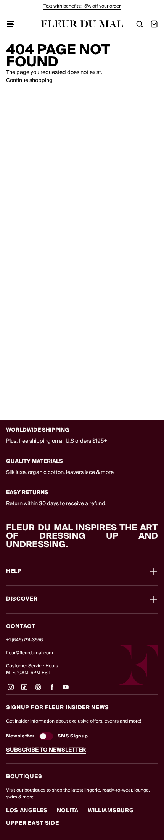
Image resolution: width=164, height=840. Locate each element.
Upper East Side (32, 823)
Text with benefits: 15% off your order (82, 6)
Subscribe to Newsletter (46, 750)
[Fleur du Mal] (82, 23)
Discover (22, 599)
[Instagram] (10, 690)
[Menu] (10, 24)
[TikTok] (24, 690)
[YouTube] (65, 690)
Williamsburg (110, 810)
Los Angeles (27, 810)
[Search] (139, 24)
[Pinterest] (38, 690)
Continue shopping (29, 80)
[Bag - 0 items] (154, 24)
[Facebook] (51, 690)
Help (14, 571)
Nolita (68, 810)
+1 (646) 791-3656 (24, 640)
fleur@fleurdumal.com (29, 653)
